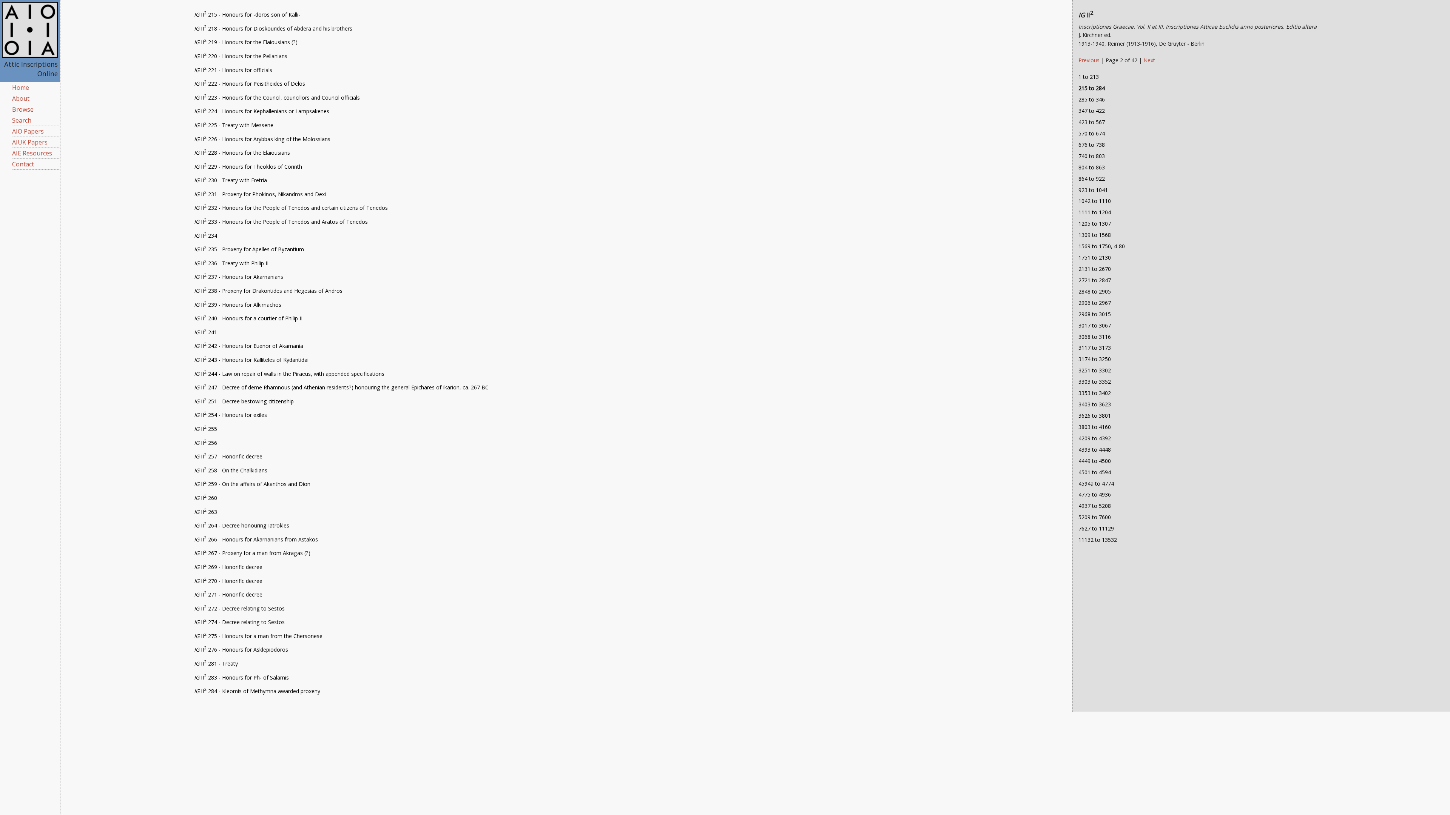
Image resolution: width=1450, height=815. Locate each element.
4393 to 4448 (1094, 449)
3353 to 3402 (1094, 393)
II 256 (205, 442)
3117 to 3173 (1094, 347)
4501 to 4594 (1094, 472)
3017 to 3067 (1094, 325)
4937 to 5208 (1094, 505)
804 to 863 (1091, 167)
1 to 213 (1088, 76)
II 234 (205, 235)
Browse (23, 109)
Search (21, 120)
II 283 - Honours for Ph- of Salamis (241, 677)
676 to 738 (1091, 144)
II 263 (205, 511)
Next (1149, 60)
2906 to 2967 (1094, 302)
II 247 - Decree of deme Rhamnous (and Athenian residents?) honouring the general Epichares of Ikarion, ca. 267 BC (341, 387)
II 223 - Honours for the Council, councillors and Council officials (277, 97)
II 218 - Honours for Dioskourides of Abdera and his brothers (273, 28)
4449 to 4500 (1094, 460)
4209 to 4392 (1094, 438)
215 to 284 (1091, 88)
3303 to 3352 (1094, 381)
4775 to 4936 (1094, 494)
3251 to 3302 (1094, 370)
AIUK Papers (30, 142)
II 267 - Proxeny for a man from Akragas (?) (252, 553)
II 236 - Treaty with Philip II (231, 263)
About (20, 98)
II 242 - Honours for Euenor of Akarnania (248, 345)
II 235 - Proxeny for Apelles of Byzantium (249, 249)
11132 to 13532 (1097, 539)
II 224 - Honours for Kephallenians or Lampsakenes (261, 111)
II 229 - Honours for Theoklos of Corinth (248, 166)
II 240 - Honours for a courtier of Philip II (248, 318)
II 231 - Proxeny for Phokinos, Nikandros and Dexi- (261, 194)
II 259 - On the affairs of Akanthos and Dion (252, 483)
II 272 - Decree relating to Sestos (239, 608)
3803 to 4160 (1094, 427)
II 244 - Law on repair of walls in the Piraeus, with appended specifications (289, 373)
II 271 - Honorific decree (228, 594)
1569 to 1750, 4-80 (1101, 246)
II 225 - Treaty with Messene (233, 125)
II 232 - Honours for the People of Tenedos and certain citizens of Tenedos (291, 207)
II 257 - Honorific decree (228, 456)
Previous (1089, 60)
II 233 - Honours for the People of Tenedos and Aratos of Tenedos (281, 221)
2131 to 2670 (1094, 268)
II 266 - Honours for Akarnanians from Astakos (256, 539)
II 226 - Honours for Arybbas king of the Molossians (262, 139)
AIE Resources (32, 153)
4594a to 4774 (1096, 483)
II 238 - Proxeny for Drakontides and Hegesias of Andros (268, 290)
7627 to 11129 (1096, 528)
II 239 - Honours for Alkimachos (237, 304)
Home (20, 87)
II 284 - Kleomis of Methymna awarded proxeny (257, 691)
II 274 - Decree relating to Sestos (239, 622)
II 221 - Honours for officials (233, 70)
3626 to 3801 (1094, 415)
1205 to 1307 (1094, 223)
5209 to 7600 (1094, 517)
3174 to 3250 (1094, 359)
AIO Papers (28, 131)
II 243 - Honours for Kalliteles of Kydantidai (251, 359)
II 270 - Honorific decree (228, 580)
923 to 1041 (1093, 190)
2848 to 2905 (1094, 291)
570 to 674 (1091, 133)
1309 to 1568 (1094, 234)
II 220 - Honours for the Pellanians (240, 56)
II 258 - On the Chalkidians (230, 470)
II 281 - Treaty (216, 663)
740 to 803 (1091, 156)
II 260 (205, 497)
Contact (23, 164)
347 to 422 (1091, 110)
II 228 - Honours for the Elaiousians (242, 152)
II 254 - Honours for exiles (230, 414)
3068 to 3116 (1094, 336)
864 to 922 (1091, 178)
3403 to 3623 (1094, 404)
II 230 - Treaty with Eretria (230, 180)
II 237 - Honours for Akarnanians (238, 276)
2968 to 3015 (1094, 314)
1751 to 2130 (1094, 257)
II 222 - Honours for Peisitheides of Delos (249, 83)
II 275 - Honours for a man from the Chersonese (258, 636)
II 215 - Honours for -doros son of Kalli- (247, 14)
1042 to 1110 (1094, 201)
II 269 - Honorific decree (228, 566)
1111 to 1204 (1094, 212)
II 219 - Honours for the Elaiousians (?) (246, 42)
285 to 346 (1091, 99)
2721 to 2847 (1094, 280)
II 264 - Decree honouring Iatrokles (241, 525)
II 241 (205, 332)
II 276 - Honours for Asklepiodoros (241, 649)
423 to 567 (1091, 122)
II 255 (205, 428)
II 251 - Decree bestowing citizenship (244, 401)
